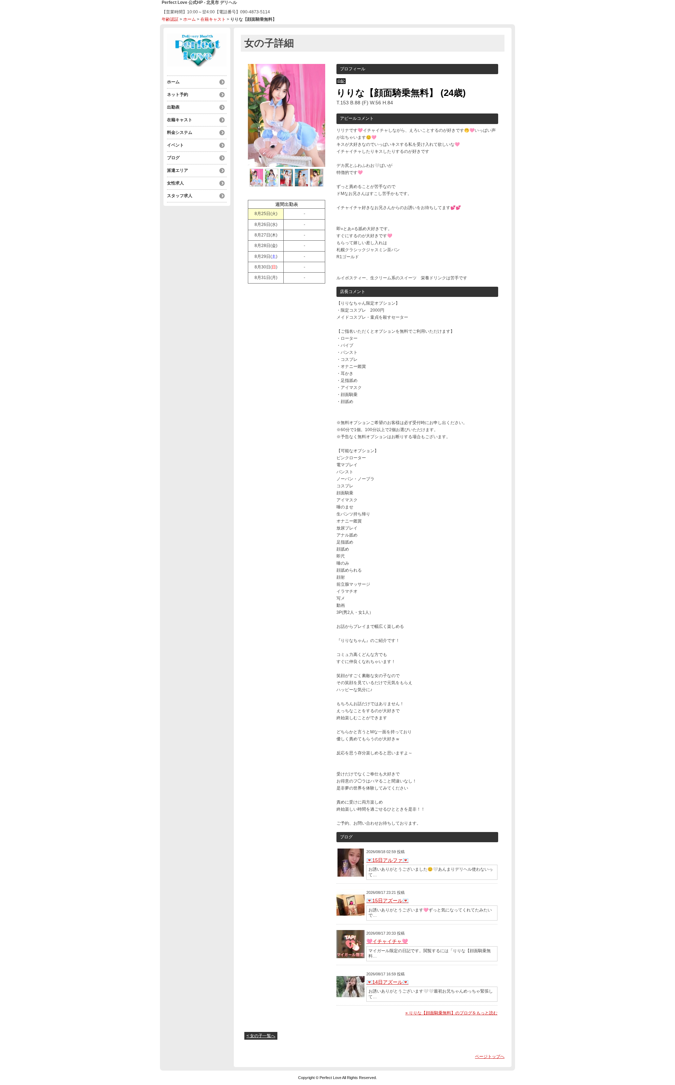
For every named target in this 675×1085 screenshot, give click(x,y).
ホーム (189, 19)
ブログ (173, 157)
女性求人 (175, 183)
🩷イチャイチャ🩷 (387, 941)
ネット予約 (177, 94)
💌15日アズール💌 (387, 900)
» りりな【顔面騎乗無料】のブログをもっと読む (451, 1013)
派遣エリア (177, 170)
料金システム (179, 132)
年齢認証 (170, 19)
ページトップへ (489, 1056)
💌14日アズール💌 (387, 982)
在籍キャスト (213, 19)
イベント (175, 145)
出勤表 (173, 107)
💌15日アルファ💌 (387, 860)
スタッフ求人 (179, 195)
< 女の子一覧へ (260, 1035)
